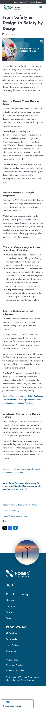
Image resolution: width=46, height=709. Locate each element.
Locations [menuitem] (10, 606)
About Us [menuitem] (10, 600)
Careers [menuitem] (9, 612)
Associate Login (36, 2)
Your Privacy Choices (20, 701)
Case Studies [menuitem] (12, 639)
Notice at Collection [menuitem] (15, 670)
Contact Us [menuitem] (11, 618)
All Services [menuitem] (11, 633)
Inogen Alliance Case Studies (14, 516)
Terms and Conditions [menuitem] (15, 665)
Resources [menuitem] (11, 651)
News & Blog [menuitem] (12, 645)
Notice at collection (12, 706)
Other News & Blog (10, 510)
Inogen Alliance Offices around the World (19, 504)
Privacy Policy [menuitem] (12, 659)
